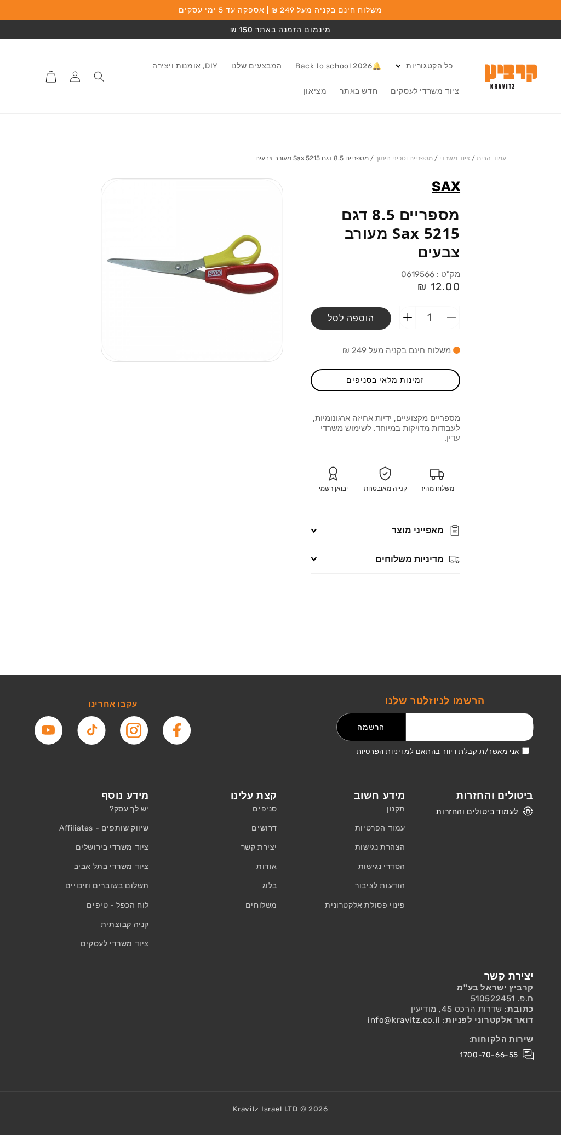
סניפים (265, 809)
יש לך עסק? (129, 809)
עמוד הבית (491, 158)
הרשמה (371, 727)
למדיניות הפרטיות (385, 751)
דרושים (264, 828)
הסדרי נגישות (381, 866)
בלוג (269, 885)
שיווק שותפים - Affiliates (104, 828)
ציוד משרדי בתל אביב (111, 866)
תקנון (396, 809)
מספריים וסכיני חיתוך (404, 158)
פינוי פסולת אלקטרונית (365, 905)
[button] (427, 66)
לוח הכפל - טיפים (118, 905)
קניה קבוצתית (125, 924)
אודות (266, 866)
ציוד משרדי (454, 158)
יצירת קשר (259, 847)
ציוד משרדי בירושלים (112, 847)
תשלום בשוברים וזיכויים (107, 885)
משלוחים (261, 905)
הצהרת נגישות (380, 847)
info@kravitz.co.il (404, 1020)
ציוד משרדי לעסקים (115, 943)
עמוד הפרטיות (380, 828)
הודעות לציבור (380, 885)
